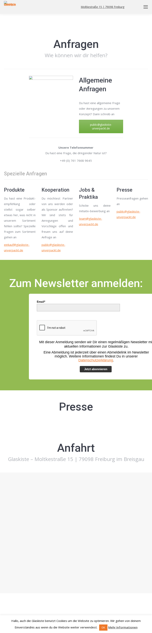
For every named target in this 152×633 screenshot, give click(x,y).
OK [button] (103, 627)
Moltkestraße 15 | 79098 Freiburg (102, 7)
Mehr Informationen (123, 627)
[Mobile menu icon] (145, 7)
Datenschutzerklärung (95, 360)
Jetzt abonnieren (95, 369)
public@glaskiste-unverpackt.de (101, 126)
